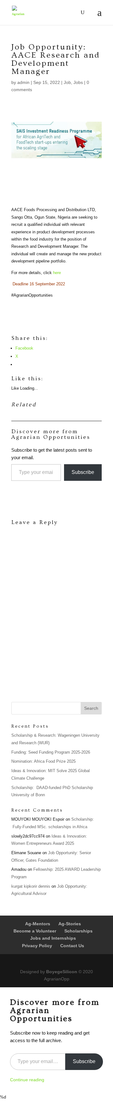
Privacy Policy (37, 945)
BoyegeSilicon (61, 971)
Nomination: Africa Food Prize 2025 (43, 761)
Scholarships (78, 930)
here (57, 272)
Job (67, 82)
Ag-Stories (69, 923)
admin (23, 82)
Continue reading (27, 1079)
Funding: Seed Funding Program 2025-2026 (50, 752)
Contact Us (72, 945)
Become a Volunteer (34, 930)
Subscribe (83, 472)
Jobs (78, 82)
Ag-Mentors (37, 923)
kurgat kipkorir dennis (30, 886)
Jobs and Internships (53, 938)
